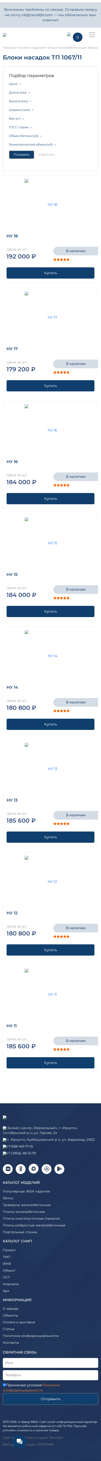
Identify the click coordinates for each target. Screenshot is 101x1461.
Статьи (9, 1329)
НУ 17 (12, 348)
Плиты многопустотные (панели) (31, 1218)
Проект (9, 1250)
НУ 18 (12, 236)
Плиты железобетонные (24, 1212)
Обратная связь (20, 1352)
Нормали (11, 1284)
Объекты (10, 1315)
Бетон (8, 1198)
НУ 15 (12, 574)
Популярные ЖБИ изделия (26, 1191)
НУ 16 (12, 461)
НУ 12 (12, 913)
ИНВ (7, 1264)
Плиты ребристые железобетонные (34, 1225)
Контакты (11, 1342)
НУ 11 (12, 1025)
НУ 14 (12, 687)
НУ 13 (12, 800)
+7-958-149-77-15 (20, 1146)
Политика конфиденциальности (31, 1336)
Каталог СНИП (17, 1241)
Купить (50, 273)
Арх (6, 1291)
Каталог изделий (21, 1182)
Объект (9, 1270)
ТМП (7, 1257)
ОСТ (6, 1277)
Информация (17, 1300)
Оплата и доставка (19, 1322)
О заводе (11, 1308)
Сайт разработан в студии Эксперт (33, 1437)
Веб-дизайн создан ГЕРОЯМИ (28, 1444)
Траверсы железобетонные (27, 1205)
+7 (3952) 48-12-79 (21, 1153)
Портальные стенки (20, 1232)
